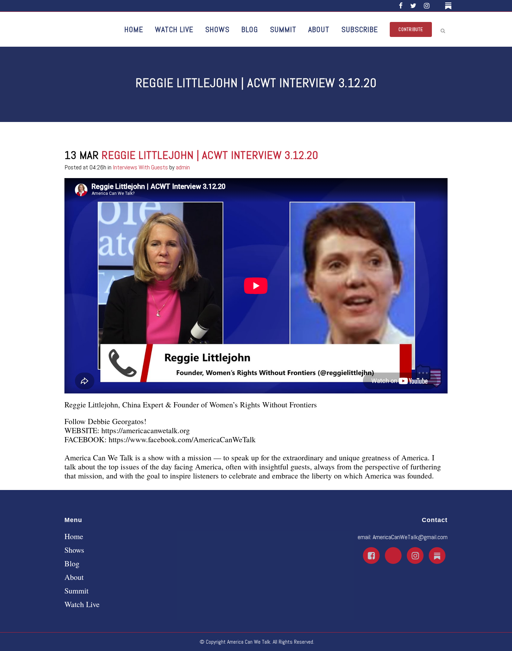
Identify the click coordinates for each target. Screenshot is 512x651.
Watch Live (82, 604)
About (74, 577)
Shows (74, 550)
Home (73, 536)
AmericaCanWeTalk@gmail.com (410, 537)
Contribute (410, 29)
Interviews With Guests (140, 167)
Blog (71, 563)
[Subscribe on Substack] (449, 6)
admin (183, 167)
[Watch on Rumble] (438, 6)
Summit (76, 591)
